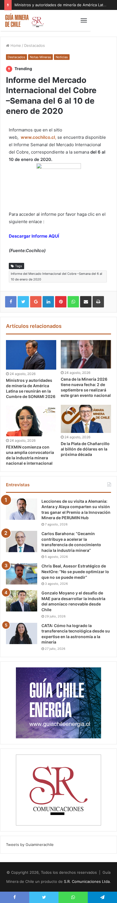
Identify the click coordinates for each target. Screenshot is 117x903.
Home (15, 45)
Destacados (34, 45)
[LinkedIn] (48, 301)
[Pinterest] (60, 301)
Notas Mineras (40, 57)
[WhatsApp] (73, 301)
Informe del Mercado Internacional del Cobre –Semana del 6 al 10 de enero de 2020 (56, 276)
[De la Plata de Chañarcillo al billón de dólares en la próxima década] (86, 419)
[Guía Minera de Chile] (24, 20)
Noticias (62, 57)
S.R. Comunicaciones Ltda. (87, 881)
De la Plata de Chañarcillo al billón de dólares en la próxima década (85, 449)
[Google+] (35, 301)
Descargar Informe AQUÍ (34, 236)
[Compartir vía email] (85, 301)
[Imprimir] (98, 301)
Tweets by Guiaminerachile (30, 844)
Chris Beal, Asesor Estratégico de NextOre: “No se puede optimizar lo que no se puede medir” (75, 571)
